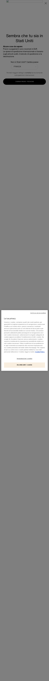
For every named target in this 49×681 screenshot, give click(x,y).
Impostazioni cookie (24, 358)
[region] (24, 340)
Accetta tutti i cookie (24, 365)
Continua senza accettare (38, 313)
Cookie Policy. (40, 352)
